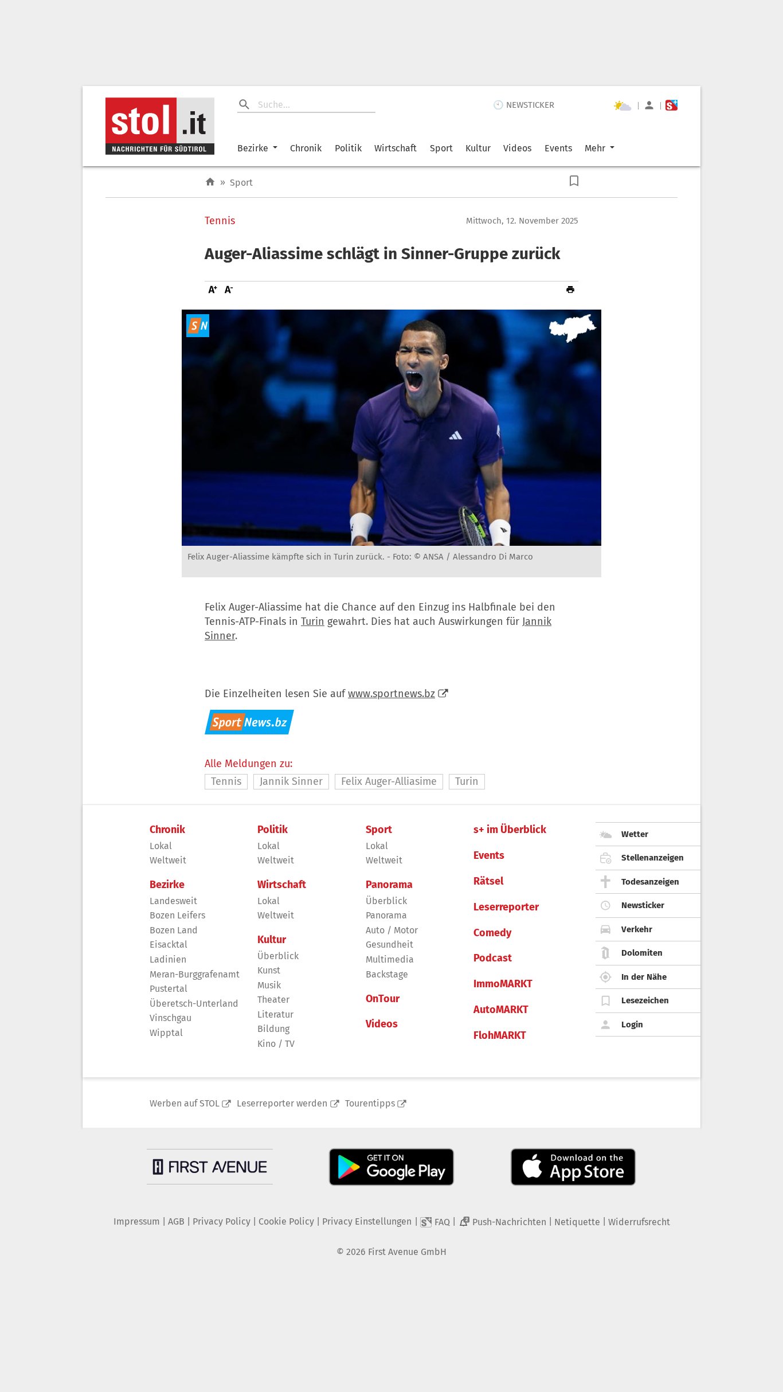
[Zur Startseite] (210, 182)
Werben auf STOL (185, 1103)
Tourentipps (370, 1103)
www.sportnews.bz (391, 693)
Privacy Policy (221, 1221)
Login (632, 1024)
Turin (312, 621)
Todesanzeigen (650, 882)
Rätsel (488, 881)
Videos (517, 148)
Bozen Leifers (177, 915)
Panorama (389, 885)
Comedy (492, 933)
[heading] (391, 254)
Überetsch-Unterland (194, 1003)
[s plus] (671, 105)
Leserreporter (506, 907)
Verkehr (636, 929)
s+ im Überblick (509, 830)
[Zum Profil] (649, 105)
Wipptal (166, 1032)
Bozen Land (174, 930)
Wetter (634, 834)
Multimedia (390, 959)
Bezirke (252, 148)
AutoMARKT (500, 1010)
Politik (348, 148)
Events (558, 148)
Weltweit (168, 860)
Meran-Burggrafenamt (195, 974)
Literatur (275, 1014)
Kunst (268, 970)
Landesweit (173, 901)
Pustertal (168, 988)
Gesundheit (389, 944)
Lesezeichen (645, 1000)
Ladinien (168, 959)
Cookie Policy (286, 1221)
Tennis (220, 221)
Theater (273, 999)
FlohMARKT (499, 1036)
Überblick (278, 956)
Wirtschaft (395, 148)
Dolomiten (642, 953)
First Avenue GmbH (407, 1251)
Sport (441, 148)
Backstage (387, 974)
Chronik (306, 148)
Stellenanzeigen (652, 858)
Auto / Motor (392, 930)
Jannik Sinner (291, 781)
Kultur (478, 148)
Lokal (161, 845)
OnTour (383, 999)
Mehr (595, 148)
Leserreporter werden (282, 1103)
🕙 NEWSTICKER (523, 105)
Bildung (273, 1028)
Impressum (136, 1221)
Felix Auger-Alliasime (389, 781)
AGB (176, 1221)
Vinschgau (170, 1017)
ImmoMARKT (503, 984)
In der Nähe (644, 977)
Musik (269, 985)
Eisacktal (168, 944)
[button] (574, 180)
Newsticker (642, 905)
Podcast (492, 958)
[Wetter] (622, 105)
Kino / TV (276, 1043)
